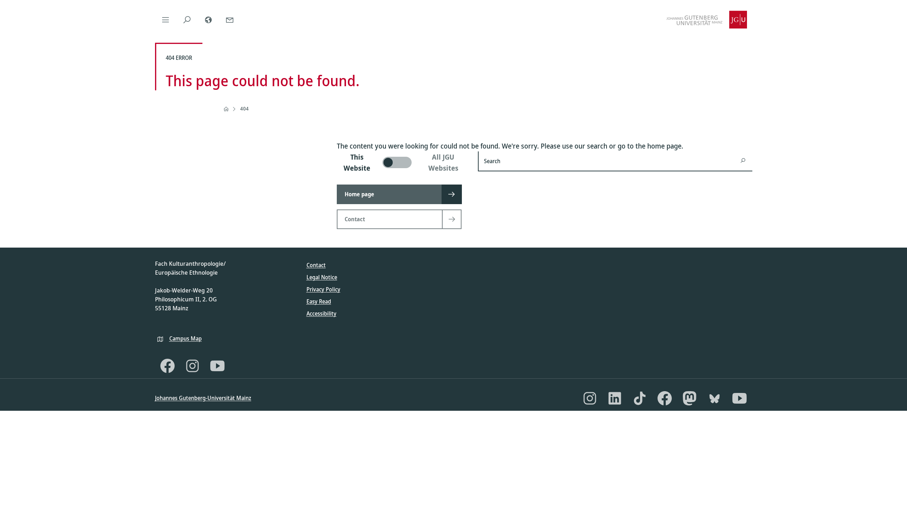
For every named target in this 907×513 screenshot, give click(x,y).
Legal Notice (321, 277)
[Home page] (226, 109)
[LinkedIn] (615, 398)
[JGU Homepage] (706, 19)
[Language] (208, 19)
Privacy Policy (323, 289)
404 (244, 108)
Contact (316, 265)
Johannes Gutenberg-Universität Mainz (203, 398)
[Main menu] (165, 19)
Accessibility (321, 313)
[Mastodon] (689, 398)
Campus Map (185, 338)
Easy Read (318, 301)
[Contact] (230, 19)
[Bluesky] (714, 398)
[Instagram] (192, 366)
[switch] (403, 162)
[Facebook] (167, 366)
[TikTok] (640, 398)
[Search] (187, 19)
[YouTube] (217, 366)
